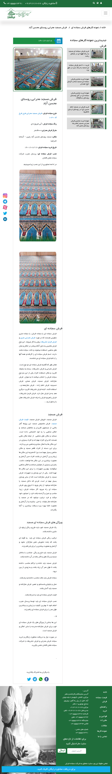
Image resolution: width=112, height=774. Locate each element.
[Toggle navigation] (106, 13)
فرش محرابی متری (27, 338)
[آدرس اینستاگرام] (5, 195)
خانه (104, 27)
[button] (97, 3)
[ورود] (101, 3)
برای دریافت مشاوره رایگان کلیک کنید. (56, 769)
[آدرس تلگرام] (5, 201)
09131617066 (33, 3)
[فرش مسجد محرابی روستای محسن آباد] (46, 679)
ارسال (62, 750)
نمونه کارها (102, 731)
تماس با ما (102, 736)
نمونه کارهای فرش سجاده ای (85, 27)
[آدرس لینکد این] (5, 219)
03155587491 (14, 3)
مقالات (104, 726)
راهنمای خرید (103, 709)
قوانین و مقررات (103, 718)
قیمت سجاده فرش (101, 699)
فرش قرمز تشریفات (48, 342)
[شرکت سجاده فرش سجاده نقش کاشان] (17, 13)
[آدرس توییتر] (5, 213)
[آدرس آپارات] (5, 207)
